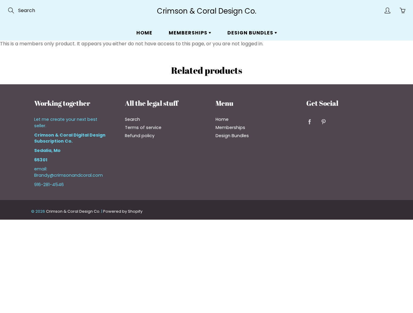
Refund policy (139, 136)
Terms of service (143, 127)
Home (144, 32)
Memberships (189, 32)
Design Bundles (251, 32)
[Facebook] (309, 121)
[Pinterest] (323, 121)
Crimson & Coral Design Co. (206, 11)
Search (132, 119)
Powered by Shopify (122, 211)
